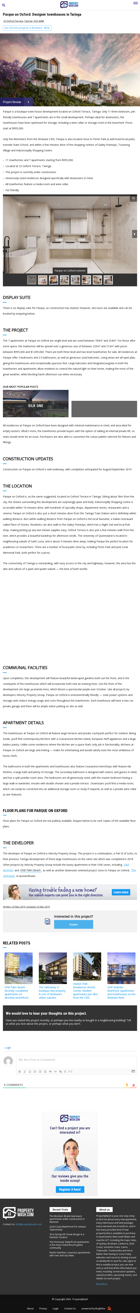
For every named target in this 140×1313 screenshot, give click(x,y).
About (30, 1308)
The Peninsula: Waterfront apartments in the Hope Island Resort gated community (69, 1244)
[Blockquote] (50, 1071)
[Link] (60, 1071)
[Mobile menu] (135, 5)
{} (65, 1071)
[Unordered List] (45, 1071)
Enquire (74, 924)
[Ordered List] (40, 1071)
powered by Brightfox (94, 1308)
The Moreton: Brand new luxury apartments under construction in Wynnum (67, 1219)
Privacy (43, 1308)
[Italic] (24, 1071)
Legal (55, 1308)
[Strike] (35, 1071)
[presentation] (134, 234)
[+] (70, 1071)
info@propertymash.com (28, 1224)
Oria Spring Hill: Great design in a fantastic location (67, 1236)
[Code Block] (55, 1071)
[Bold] (19, 1071)
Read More (102, 1284)
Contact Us (70, 1308)
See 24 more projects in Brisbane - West (27, 27)
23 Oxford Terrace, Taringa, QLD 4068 (23, 21)
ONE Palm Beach (30, 870)
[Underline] (29, 1071)
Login (7, 1047)
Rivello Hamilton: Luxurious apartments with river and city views (70, 1254)
